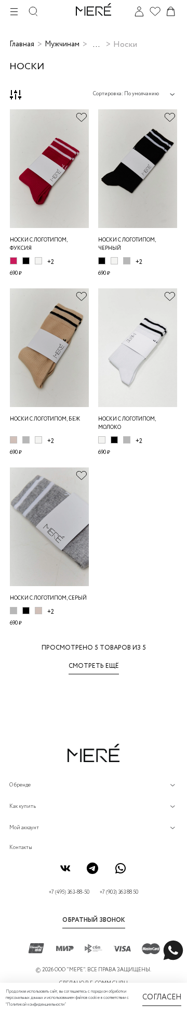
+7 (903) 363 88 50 (119, 892)
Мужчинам (62, 44)
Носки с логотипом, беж (45, 419)
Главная (21, 44)
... (96, 44)
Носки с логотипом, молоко (127, 423)
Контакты (20, 848)
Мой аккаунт (24, 828)
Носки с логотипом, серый (48, 598)
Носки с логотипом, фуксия (39, 244)
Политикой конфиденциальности (35, 1005)
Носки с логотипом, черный (127, 244)
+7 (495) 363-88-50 (69, 892)
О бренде (20, 785)
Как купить (22, 806)
